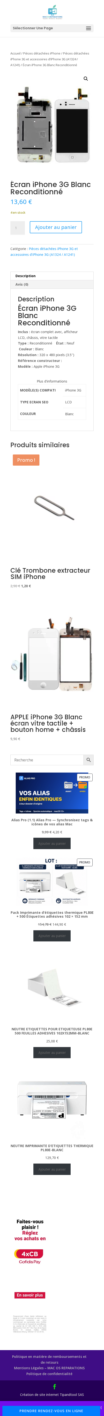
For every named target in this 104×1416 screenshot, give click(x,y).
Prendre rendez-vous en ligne (51, 1410)
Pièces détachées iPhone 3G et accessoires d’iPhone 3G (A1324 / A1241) (49, 59)
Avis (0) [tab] (21, 284)
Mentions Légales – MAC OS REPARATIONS (49, 1368)
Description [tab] (25, 276)
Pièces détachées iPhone (41, 53)
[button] (86, 78)
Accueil (15, 53)
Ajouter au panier (56, 227)
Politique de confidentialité (49, 1373)
